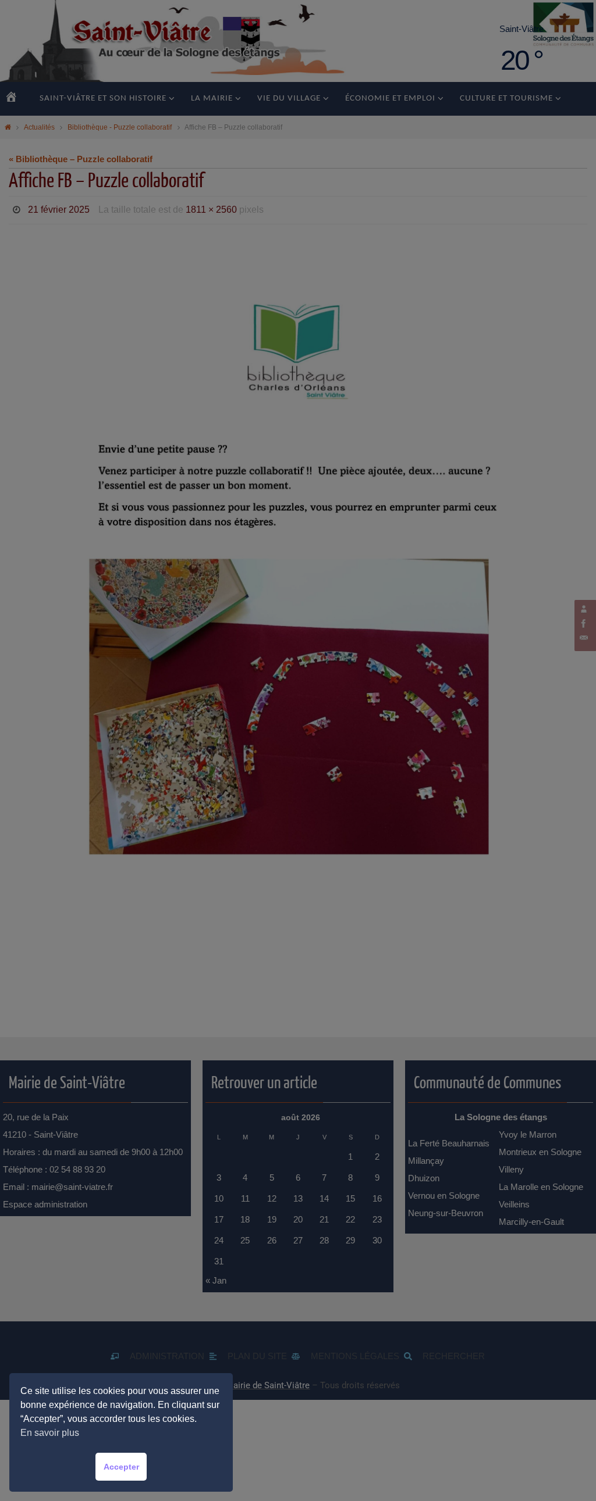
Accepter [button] (121, 1466)
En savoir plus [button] (49, 1433)
